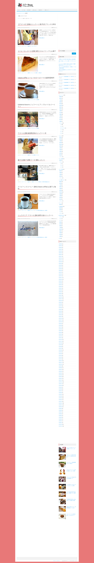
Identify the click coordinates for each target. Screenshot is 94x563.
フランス (60, 156)
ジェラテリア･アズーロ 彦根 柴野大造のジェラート (35, 215)
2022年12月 (60, 318)
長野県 (60, 186)
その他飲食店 (61, 206)
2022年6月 (60, 328)
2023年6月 (60, 307)
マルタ (60, 211)
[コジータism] (26, 6)
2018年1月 (60, 422)
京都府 (60, 114)
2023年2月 (60, 314)
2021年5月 (60, 351)
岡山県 (60, 119)
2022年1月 (60, 337)
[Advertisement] (37, 252)
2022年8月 (60, 325)
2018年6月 (60, 413)
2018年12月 (60, 403)
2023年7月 (60, 305)
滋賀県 (29, 46)
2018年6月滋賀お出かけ (46, 181)
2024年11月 (60, 277)
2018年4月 (60, 417)
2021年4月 (60, 353)
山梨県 (60, 110)
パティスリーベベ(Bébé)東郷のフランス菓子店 (66, 76)
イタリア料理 (61, 169)
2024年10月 (60, 279)
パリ (60, 124)
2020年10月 (60, 364)
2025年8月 (60, 265)
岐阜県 (60, 98)
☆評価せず (40, 72)
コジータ (21, 27)
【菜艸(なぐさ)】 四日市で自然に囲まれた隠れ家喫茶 (67, 59)
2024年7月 (60, 284)
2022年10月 (60, 321)
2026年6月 (60, 247)
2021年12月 (60, 339)
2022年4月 (60, 332)
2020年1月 (60, 380)
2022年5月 (60, 330)
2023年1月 (60, 316)
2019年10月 (60, 385)
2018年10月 (60, 406)
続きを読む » (42, 37)
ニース (61, 129)
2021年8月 (60, 346)
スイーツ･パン (22, 13)
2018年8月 (60, 410)
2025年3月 (60, 272)
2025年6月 (60, 268)
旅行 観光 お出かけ (62, 215)
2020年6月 (60, 371)
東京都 (60, 103)
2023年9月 (60, 302)
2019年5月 (60, 394)
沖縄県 (60, 121)
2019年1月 (60, 401)
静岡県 (60, 107)
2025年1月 (60, 275)
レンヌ (61, 133)
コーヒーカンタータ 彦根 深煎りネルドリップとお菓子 (37, 51)
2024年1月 (60, 295)
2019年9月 (60, 387)
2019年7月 (60, 390)
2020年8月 (60, 367)
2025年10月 (60, 261)
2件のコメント (54, 163)
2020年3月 (60, 376)
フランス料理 (61, 158)
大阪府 (60, 149)
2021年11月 (60, 341)
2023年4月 (60, 311)
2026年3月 (60, 252)
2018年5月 (60, 415)
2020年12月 (60, 360)
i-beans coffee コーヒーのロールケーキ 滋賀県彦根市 (36, 78)
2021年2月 (60, 357)
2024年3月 (60, 291)
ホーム (18, 13)
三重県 (60, 140)
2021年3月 (60, 355)
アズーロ (35, 46)
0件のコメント (54, 27)
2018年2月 (60, 420)
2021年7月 (60, 348)
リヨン (61, 126)
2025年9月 (60, 263)
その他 (60, 238)
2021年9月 (60, 344)
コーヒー (31, 72)
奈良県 (60, 117)
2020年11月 (60, 362)
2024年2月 (60, 293)
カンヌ (61, 131)
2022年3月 (60, 334)
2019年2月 (60, 399)
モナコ (60, 220)
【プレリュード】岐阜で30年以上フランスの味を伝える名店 (71, 456)
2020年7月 (60, 369)
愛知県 (60, 96)
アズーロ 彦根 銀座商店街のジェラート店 (32, 133)
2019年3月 (60, 397)
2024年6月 (60, 286)
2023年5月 (60, 309)
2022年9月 (60, 323)
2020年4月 (60, 374)
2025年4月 (60, 270)
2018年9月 (60, 408)
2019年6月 (60, 392)
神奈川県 (60, 105)
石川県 (60, 112)
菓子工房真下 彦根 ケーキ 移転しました (31, 160)
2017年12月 (60, 424)
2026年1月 (60, 256)
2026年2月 (60, 254)
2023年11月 (60, 298)
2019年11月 (60, 383)
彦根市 (36, 72)
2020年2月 (60, 378)
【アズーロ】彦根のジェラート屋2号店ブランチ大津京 (37, 24)
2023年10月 (60, 300)
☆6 (32, 46)
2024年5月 (60, 288)
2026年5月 (60, 249)
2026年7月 (60, 245)
